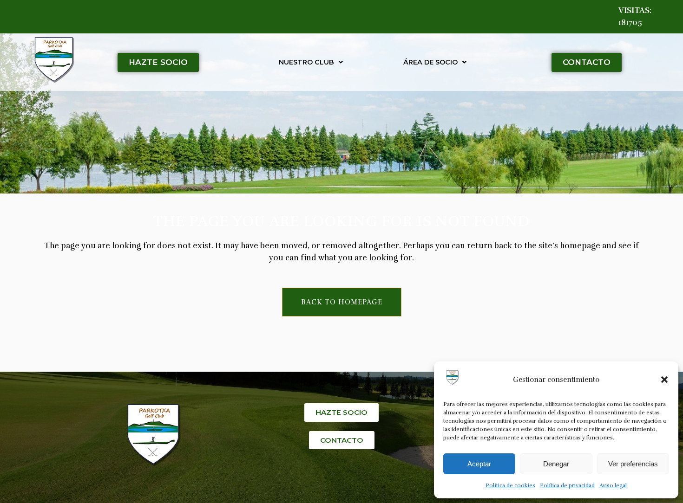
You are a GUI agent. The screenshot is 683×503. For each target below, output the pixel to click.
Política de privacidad (567, 485)
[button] (664, 379)
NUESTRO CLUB (306, 62)
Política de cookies (510, 485)
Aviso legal (613, 485)
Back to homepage (341, 302)
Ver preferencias (633, 464)
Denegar (556, 464)
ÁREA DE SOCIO (430, 62)
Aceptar (479, 464)
